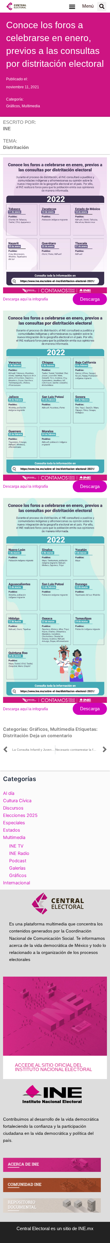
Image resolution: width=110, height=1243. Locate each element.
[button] (72, 6)
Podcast (17, 861)
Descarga (90, 299)
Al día (8, 793)
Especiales (14, 822)
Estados (11, 830)
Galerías (17, 868)
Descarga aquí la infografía (25, 299)
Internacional (16, 883)
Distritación (15, 735)
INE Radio (19, 853)
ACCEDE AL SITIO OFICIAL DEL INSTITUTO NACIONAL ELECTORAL (53, 1067)
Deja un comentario (51, 735)
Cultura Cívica (17, 800)
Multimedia (31, 106)
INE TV (16, 846)
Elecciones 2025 (20, 815)
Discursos (13, 808)
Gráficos (13, 106)
